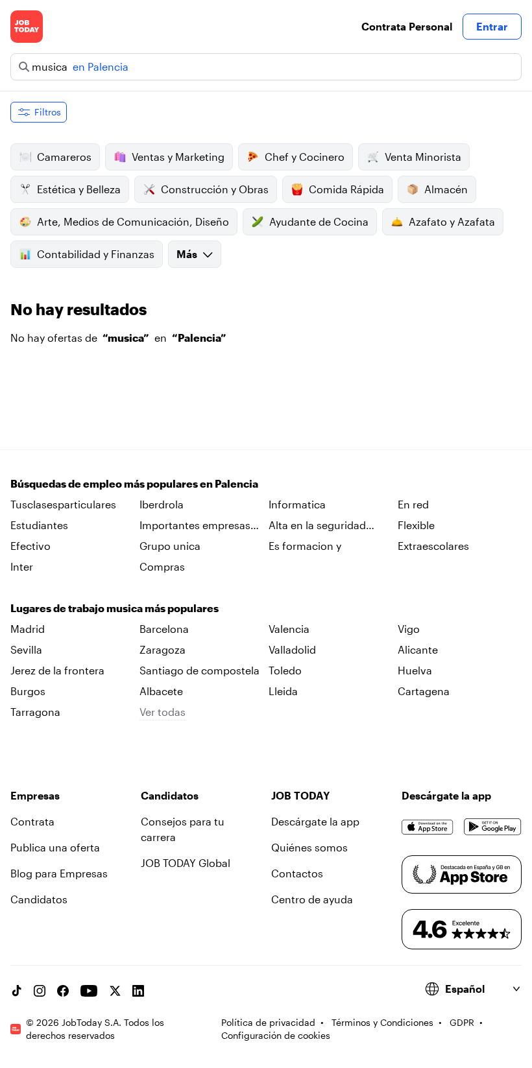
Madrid (27, 629)
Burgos (27, 691)
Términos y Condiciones (382, 1022)
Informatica (297, 504)
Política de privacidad (268, 1022)
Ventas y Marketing (178, 156)
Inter (21, 566)
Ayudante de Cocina (319, 221)
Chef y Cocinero (305, 156)
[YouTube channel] (88, 991)
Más (186, 254)
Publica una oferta (55, 847)
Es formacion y (305, 546)
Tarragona (35, 712)
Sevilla (26, 649)
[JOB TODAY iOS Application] (427, 827)
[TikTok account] (16, 991)
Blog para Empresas (59, 873)
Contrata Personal (406, 26)
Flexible (416, 525)
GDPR (462, 1022)
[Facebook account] (63, 991)
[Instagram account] (39, 991)
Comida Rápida (346, 189)
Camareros (64, 156)
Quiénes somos (309, 847)
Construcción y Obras (215, 189)
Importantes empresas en (194, 526)
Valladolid (292, 649)
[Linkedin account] (138, 991)
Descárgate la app (315, 821)
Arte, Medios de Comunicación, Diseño (133, 221)
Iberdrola (161, 504)
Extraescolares (433, 546)
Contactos (297, 873)
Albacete (161, 691)
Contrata (32, 821)
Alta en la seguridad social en (317, 526)
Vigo (409, 629)
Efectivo (30, 546)
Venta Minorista (423, 156)
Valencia (289, 629)
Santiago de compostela (199, 670)
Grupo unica (169, 546)
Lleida (283, 691)
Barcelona (164, 629)
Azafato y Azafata (452, 221)
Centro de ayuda (312, 899)
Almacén (446, 189)
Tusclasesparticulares (63, 504)
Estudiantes (39, 525)
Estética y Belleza (79, 189)
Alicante (418, 649)
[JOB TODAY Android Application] (493, 827)
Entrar (492, 26)
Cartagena (424, 691)
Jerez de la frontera (57, 670)
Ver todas (162, 712)
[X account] (115, 991)
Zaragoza (162, 649)
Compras (162, 566)
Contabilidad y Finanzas (95, 254)
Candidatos (38, 899)
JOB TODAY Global (185, 863)
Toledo (285, 670)
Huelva (415, 670)
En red (413, 504)
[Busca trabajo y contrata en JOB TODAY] (26, 26)
